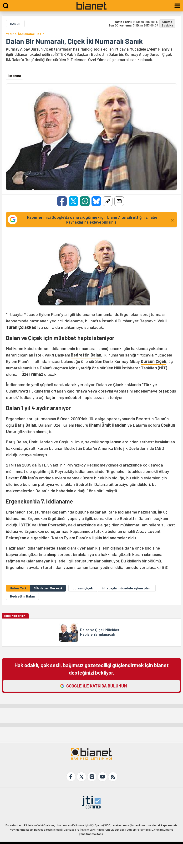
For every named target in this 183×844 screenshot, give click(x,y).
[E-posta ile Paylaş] (119, 201)
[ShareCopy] (107, 201)
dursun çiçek (82, 588)
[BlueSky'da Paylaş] (96, 201)
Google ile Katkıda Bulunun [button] (96, 685)
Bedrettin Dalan (86, 354)
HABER (15, 23)
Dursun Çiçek (153, 361)
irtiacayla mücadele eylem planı (127, 588)
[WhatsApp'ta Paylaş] (85, 201)
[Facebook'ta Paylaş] (62, 201)
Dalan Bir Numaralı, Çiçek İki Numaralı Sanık (74, 41)
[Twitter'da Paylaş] (73, 201)
